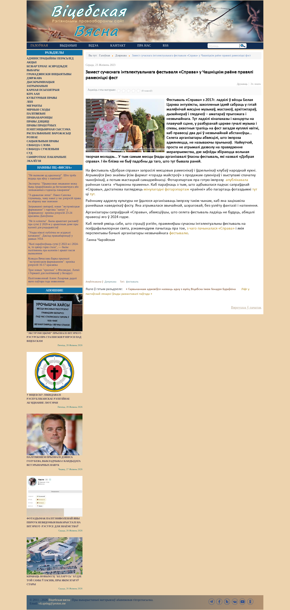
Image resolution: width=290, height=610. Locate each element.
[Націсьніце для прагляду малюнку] (125, 125)
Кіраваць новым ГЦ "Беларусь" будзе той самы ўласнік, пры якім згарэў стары (54, 580)
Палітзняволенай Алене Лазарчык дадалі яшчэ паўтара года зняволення (52, 280)
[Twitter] (227, 601)
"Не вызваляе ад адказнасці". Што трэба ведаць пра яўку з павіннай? (52, 177)
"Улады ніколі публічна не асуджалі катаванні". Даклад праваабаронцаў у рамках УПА (50, 235)
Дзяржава (110, 281)
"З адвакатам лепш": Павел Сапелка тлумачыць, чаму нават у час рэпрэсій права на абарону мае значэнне (54, 198)
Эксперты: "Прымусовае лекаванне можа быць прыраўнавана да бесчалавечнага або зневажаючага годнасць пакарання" (53, 186)
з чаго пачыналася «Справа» (211, 228)
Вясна (96, 30)
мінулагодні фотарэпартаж (166, 189)
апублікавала (237, 180)
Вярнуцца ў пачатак (246, 307)
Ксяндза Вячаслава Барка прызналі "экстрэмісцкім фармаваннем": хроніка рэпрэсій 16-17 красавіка (51, 261)
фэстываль (132, 281)
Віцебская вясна (59, 600)
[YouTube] (242, 601)
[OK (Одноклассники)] (250, 601)
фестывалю (178, 233)
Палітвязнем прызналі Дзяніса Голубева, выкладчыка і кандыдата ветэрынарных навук (53, 461)
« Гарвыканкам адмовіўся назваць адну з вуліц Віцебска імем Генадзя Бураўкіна (181, 289)
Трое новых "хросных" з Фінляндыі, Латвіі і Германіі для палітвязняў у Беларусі (54, 272)
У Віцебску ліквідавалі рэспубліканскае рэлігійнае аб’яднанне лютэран (48, 398)
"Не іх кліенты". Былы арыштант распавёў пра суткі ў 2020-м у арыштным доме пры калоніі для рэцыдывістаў (53, 224)
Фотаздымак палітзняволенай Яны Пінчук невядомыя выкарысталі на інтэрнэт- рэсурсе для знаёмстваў (53, 522)
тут (254, 189)
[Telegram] (211, 601)
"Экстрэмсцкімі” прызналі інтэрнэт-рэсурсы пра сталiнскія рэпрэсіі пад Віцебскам (54, 337)
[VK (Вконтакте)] (234, 601)
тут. (92, 194)
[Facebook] (219, 601)
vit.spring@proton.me (52, 603)
